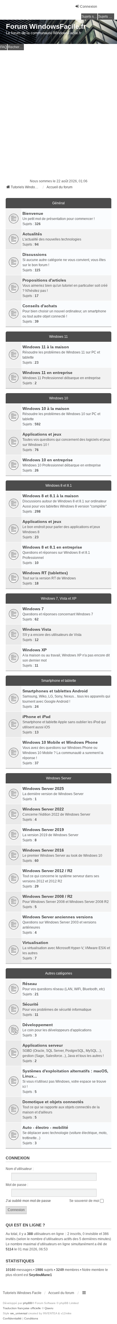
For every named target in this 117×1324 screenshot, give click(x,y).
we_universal (18, 1313)
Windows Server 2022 (43, 809)
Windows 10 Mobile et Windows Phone (60, 742)
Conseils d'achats (39, 306)
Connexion (18, 1158)
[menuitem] (12, 1318)
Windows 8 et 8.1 (58, 486)
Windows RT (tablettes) (45, 573)
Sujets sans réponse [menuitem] (89, 17)
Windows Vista (36, 629)
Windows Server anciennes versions (57, 917)
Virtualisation (35, 942)
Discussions (34, 254)
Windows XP (34, 650)
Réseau (29, 983)
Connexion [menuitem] (88, 7)
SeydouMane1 (40, 1275)
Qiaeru (49, 1308)
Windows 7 (33, 609)
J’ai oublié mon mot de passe (28, 1201)
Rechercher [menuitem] (16, 47)
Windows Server (58, 778)
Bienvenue (32, 213)
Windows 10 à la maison (45, 408)
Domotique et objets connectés (52, 1101)
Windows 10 (58, 398)
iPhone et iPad (36, 716)
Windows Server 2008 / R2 (47, 896)
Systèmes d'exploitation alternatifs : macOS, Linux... (65, 1073)
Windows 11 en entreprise (47, 372)
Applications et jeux (41, 434)
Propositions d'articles (44, 280)
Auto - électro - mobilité (45, 1127)
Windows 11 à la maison (45, 347)
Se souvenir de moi (84, 1201)
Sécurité (30, 1004)
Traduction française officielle (22, 1308)
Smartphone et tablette (58, 681)
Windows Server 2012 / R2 (47, 870)
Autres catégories (58, 973)
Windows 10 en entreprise (47, 460)
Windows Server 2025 (43, 788)
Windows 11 (58, 337)
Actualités (32, 234)
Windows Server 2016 (43, 850)
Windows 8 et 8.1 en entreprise (52, 547)
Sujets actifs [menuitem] (106, 17)
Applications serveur (42, 1045)
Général (58, 203)
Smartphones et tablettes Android (55, 691)
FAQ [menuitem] (3, 47)
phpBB (27, 1303)
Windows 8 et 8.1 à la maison (50, 496)
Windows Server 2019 (43, 829)
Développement (37, 1024)
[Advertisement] (58, 112)
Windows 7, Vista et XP (58, 599)
